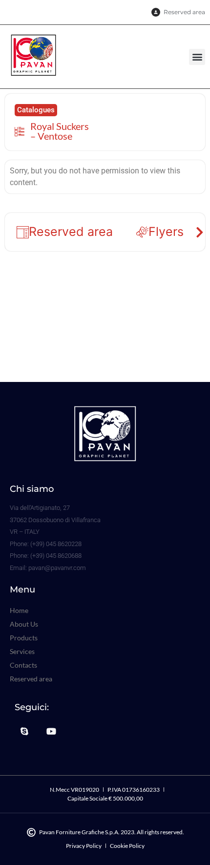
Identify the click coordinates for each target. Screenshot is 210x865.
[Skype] (24, 731)
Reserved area (31, 679)
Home (19, 610)
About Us (24, 624)
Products (24, 637)
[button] (197, 57)
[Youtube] (52, 731)
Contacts (23, 665)
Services (22, 651)
